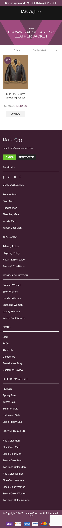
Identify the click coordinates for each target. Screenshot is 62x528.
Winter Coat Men (12, 227)
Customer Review (13, 370)
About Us (8, 350)
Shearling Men (11, 214)
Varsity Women (11, 311)
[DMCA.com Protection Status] (20, 157)
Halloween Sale (11, 415)
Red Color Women (13, 473)
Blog (5, 337)
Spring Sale (9, 395)
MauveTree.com (34, 513)
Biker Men (8, 201)
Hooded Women (12, 298)
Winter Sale (9, 402)
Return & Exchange (14, 259)
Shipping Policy (11, 253)
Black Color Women (14, 487)
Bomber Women (12, 285)
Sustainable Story (12, 363)
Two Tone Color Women (16, 500)
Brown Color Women (14, 493)
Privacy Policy (11, 246)
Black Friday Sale (12, 421)
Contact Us (9, 356)
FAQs (6, 343)
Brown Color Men (12, 460)
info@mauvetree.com (21, 148)
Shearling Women (13, 304)
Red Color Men (11, 440)
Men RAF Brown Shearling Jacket (15, 95)
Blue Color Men (11, 447)
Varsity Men (9, 221)
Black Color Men (12, 453)
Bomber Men (10, 194)
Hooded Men (10, 208)
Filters (17, 50)
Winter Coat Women (14, 318)
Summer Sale (10, 408)
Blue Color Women (13, 480)
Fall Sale (7, 388)
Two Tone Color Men (14, 467)
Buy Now (15, 114)
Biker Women (10, 291)
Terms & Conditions (14, 266)
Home (31, 28)
